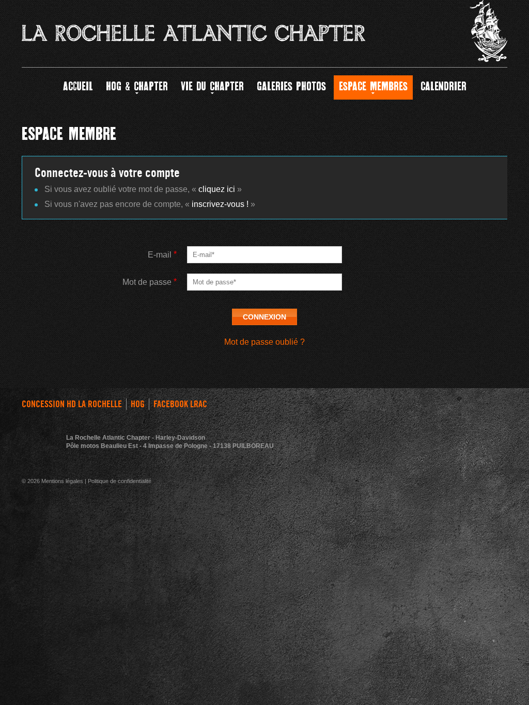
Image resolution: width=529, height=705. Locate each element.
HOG (138, 404)
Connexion (264, 317)
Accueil (78, 87)
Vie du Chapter (212, 87)
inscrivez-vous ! (220, 204)
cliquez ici (216, 189)
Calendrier (443, 87)
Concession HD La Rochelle (72, 404)
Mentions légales (62, 481)
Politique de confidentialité (119, 481)
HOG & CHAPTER (137, 87)
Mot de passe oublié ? (264, 342)
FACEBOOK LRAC (180, 404)
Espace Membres (373, 87)
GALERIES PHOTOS (291, 87)
